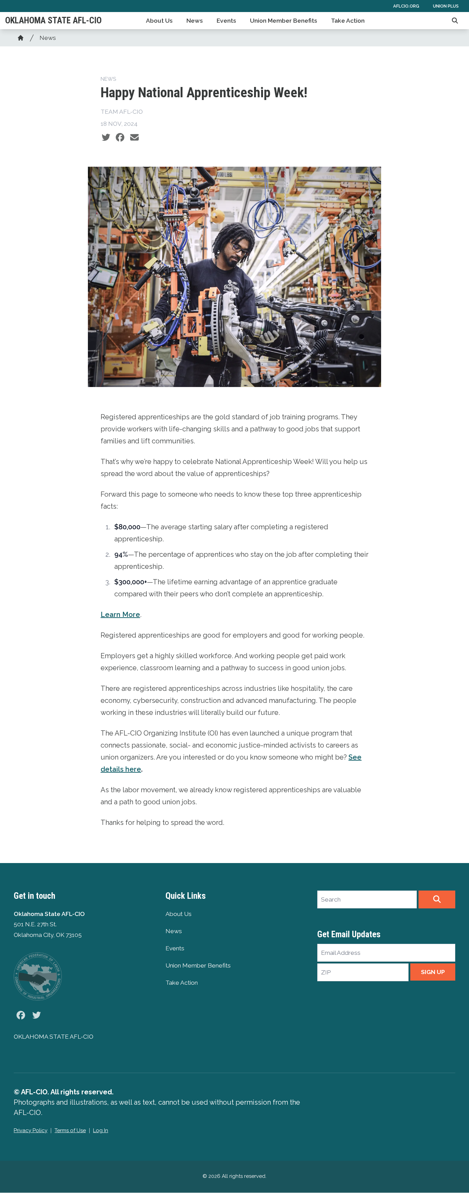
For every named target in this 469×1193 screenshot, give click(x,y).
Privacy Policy (30, 1130)
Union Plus (446, 6)
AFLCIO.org (406, 6)
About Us (159, 20)
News (194, 20)
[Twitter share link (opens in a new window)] (106, 137)
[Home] (20, 37)
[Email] (134, 137)
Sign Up (433, 972)
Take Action (348, 20)
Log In (100, 1130)
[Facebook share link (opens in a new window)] (120, 137)
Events (226, 20)
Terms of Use (70, 1130)
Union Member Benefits (283, 20)
